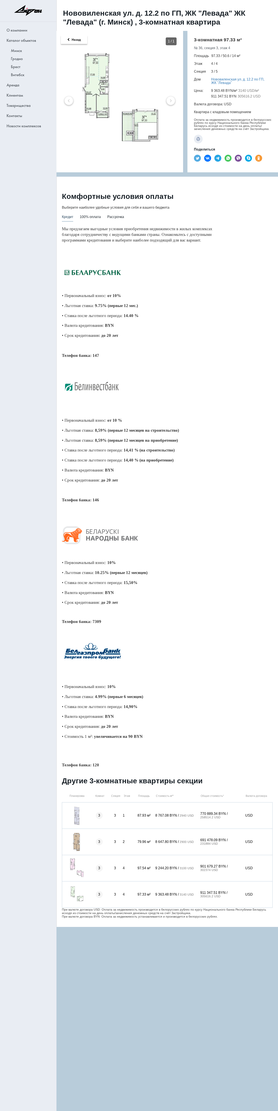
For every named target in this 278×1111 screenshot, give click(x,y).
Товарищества (19, 105)
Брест (15, 66)
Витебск (17, 74)
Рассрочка (115, 217)
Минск (16, 50)
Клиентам (15, 95)
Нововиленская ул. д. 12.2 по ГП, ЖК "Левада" (237, 81)
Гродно (17, 58)
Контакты (14, 115)
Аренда (13, 85)
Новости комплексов (24, 126)
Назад (76, 39)
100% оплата (90, 217)
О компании (17, 30)
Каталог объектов (21, 40)
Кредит (67, 217)
